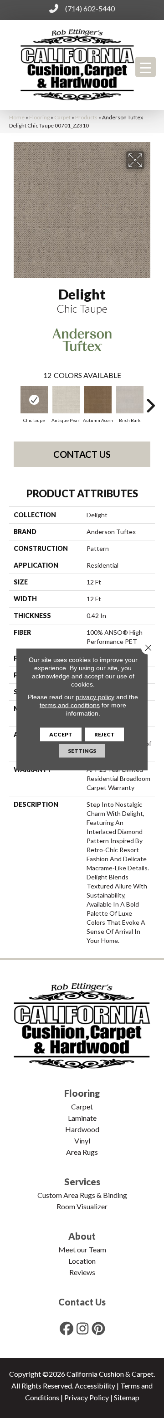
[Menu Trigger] (145, 67)
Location (82, 1260)
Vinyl (82, 1140)
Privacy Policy (86, 1397)
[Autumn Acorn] (98, 400)
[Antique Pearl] (66, 400)
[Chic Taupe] (34, 400)
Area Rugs (82, 1152)
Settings (82, 750)
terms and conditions (70, 704)
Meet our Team (82, 1249)
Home (17, 117)
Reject (104, 734)
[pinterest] (99, 1328)
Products (86, 117)
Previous (13, 401)
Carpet (62, 117)
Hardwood (82, 1129)
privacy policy (95, 696)
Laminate (82, 1118)
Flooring (39, 117)
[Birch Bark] (130, 400)
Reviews (82, 1272)
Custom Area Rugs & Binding (82, 1195)
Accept (60, 734)
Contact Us (82, 454)
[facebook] (67, 1328)
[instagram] (83, 1328)
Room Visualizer (82, 1206)
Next (150, 401)
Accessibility (95, 1385)
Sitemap (126, 1397)
